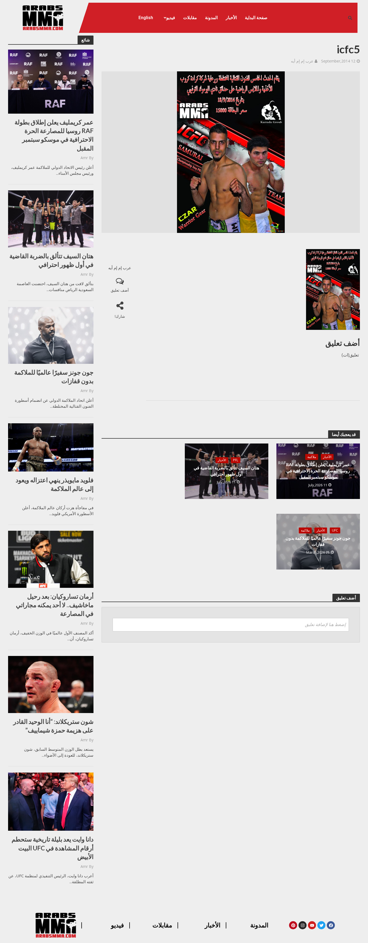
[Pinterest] (293, 925)
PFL (235, 460)
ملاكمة (311, 457)
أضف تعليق (120, 290)
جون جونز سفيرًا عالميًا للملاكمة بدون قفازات (53, 376)
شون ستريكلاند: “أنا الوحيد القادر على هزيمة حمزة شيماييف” (53, 726)
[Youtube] (312, 925)
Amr (84, 157)
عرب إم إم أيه (302, 61)
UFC (335, 530)
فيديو (170, 17)
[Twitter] (321, 925)
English (145, 17)
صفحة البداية (256, 17)
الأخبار (231, 17)
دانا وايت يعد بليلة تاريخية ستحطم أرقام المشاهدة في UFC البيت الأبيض (52, 847)
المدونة (211, 17)
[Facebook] (331, 925)
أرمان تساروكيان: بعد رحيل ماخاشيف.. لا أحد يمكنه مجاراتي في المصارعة (54, 604)
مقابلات (190, 17)
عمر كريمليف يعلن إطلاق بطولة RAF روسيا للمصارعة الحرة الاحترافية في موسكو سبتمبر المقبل (54, 135)
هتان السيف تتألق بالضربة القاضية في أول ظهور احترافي (51, 260)
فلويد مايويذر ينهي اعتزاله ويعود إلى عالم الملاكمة (54, 484)
